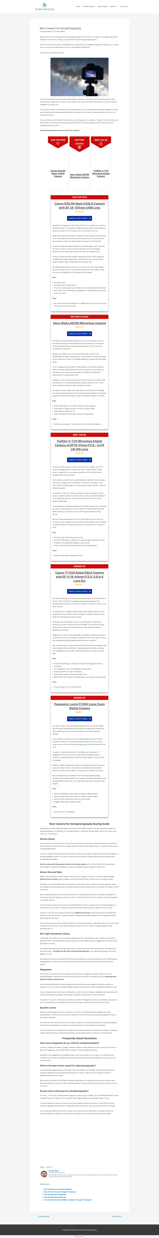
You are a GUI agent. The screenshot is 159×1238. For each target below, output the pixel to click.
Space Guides (102, 6)
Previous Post (43, 1216)
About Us (113, 6)
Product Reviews (89, 6)
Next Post (117, 1216)
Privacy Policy (92, 1230)
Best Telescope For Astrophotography (58, 1189)
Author (42, 1167)
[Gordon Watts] (44, 1174)
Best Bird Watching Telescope (55, 1197)
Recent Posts (49, 1167)
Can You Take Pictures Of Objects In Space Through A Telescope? (68, 1200)
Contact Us (124, 6)
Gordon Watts (54, 1171)
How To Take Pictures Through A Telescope (60, 1192)
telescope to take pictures (78, 1095)
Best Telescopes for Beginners (55, 1194)
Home (78, 6)
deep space (83, 744)
